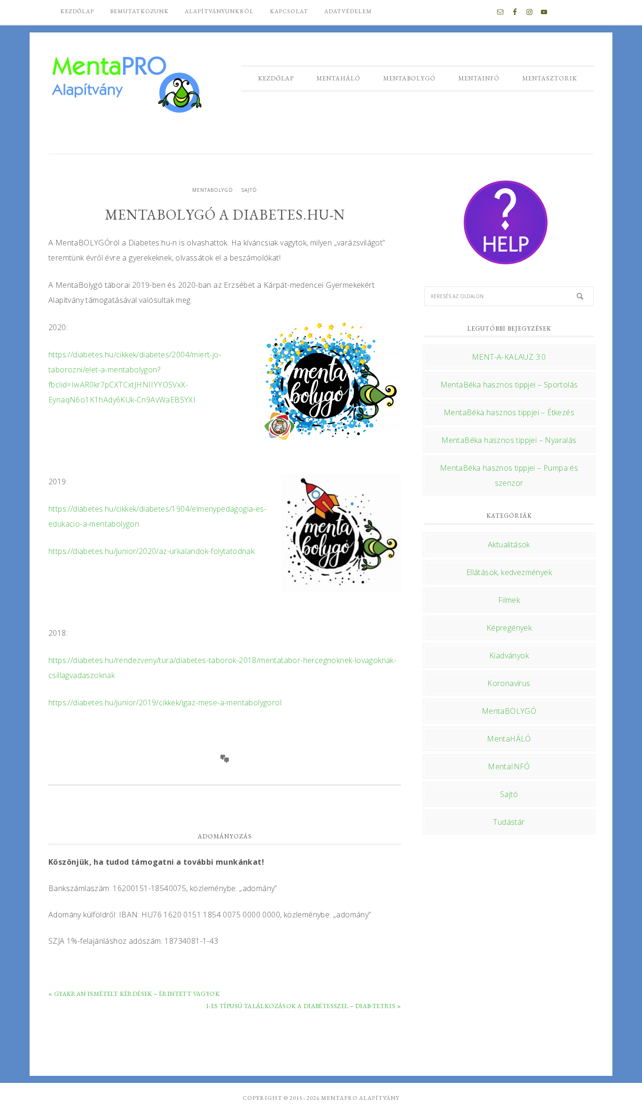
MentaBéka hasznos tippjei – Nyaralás (508, 440)
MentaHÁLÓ (509, 739)
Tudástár (509, 822)
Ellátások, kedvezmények (509, 572)
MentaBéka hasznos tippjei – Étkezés (509, 412)
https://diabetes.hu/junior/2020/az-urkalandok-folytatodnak (151, 551)
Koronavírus (508, 683)
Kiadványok (509, 655)
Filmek (509, 600)
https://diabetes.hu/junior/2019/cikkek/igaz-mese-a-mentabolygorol (165, 702)
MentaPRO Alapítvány (126, 83)
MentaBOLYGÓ (212, 190)
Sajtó (249, 190)
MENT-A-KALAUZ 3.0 (509, 357)
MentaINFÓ (509, 766)
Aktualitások (509, 544)
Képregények (509, 628)
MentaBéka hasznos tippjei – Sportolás (509, 384)
